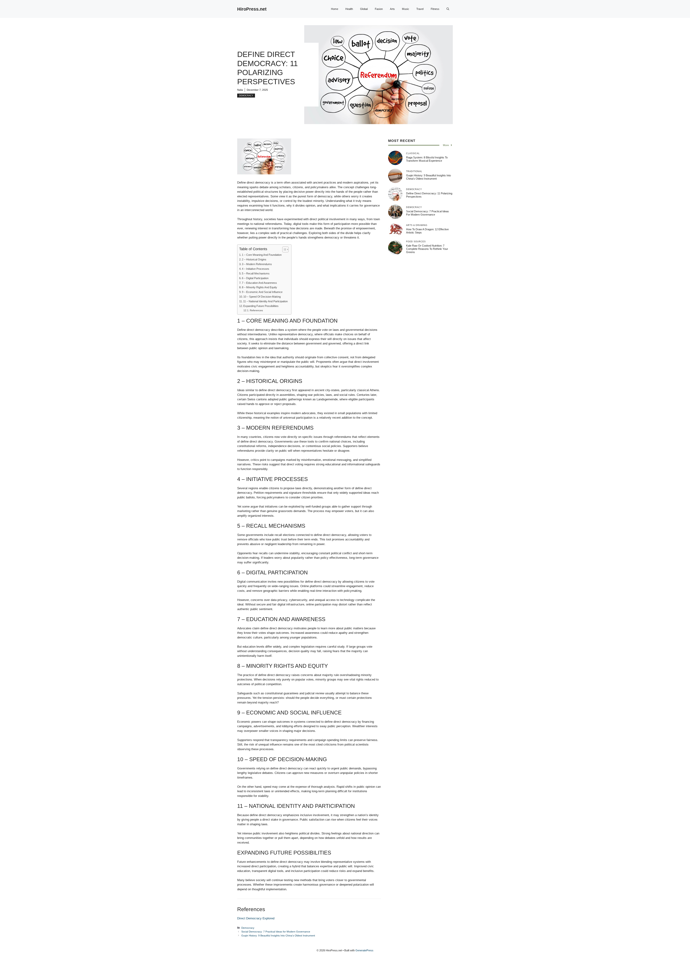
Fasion (379, 8)
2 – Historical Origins (254, 259)
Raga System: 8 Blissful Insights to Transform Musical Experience (427, 159)
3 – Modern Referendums (257, 264)
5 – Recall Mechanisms (256, 273)
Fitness (435, 8)
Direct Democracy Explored (255, 918)
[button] (448, 9)
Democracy (246, 95)
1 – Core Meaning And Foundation (262, 254)
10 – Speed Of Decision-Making (262, 296)
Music (405, 8)
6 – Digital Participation (255, 278)
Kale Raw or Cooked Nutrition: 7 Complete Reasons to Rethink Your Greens (427, 249)
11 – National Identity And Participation (265, 301)
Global (364, 8)
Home (334, 8)
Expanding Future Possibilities (261, 305)
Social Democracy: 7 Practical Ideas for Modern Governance (275, 931)
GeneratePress (364, 950)
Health (349, 8)
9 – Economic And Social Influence (262, 291)
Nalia (240, 89)
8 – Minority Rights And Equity (259, 287)
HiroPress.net (251, 8)
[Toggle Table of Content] (284, 249)
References (256, 310)
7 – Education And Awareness (259, 282)
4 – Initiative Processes (255, 268)
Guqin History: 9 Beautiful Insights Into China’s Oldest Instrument (278, 935)
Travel (420, 8)
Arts (392, 8)
